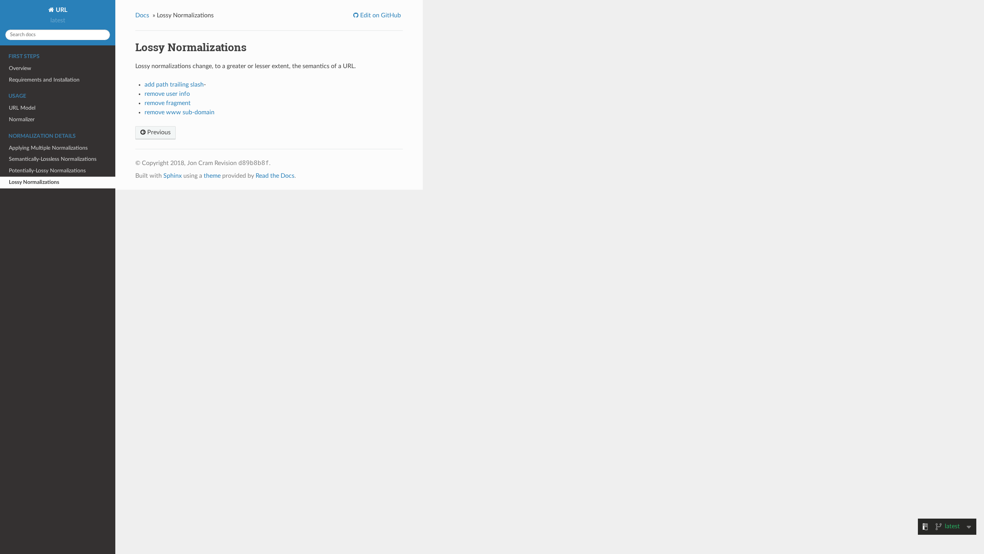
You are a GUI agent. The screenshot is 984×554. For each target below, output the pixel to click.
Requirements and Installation (44, 80)
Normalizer (22, 119)
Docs (142, 15)
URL (60, 10)
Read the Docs (275, 176)
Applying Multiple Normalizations (48, 148)
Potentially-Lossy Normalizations (47, 171)
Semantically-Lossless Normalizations (52, 159)
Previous (158, 132)
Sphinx (172, 176)
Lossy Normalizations (34, 182)
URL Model (22, 108)
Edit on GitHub (380, 15)
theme (212, 176)
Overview (20, 68)
